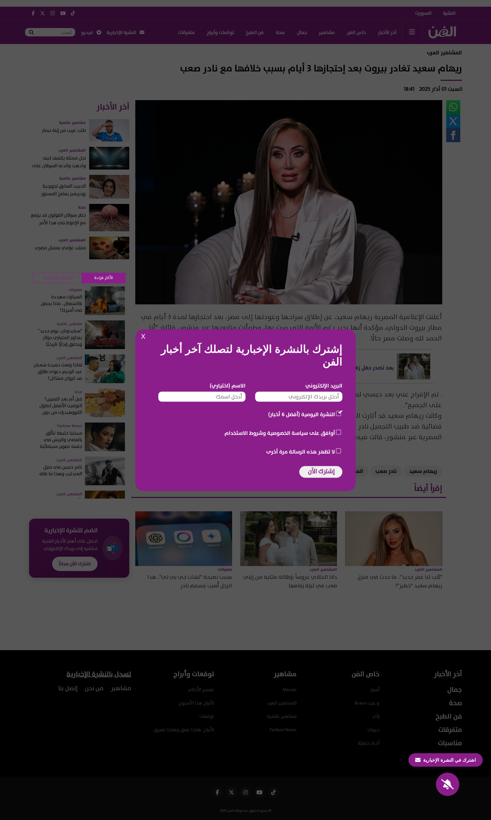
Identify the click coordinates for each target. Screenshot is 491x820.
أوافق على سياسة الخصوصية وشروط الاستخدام (279, 433)
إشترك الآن (321, 471)
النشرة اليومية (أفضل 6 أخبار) (301, 414)
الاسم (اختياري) (228, 385)
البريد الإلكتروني (323, 385)
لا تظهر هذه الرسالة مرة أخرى (300, 451)
